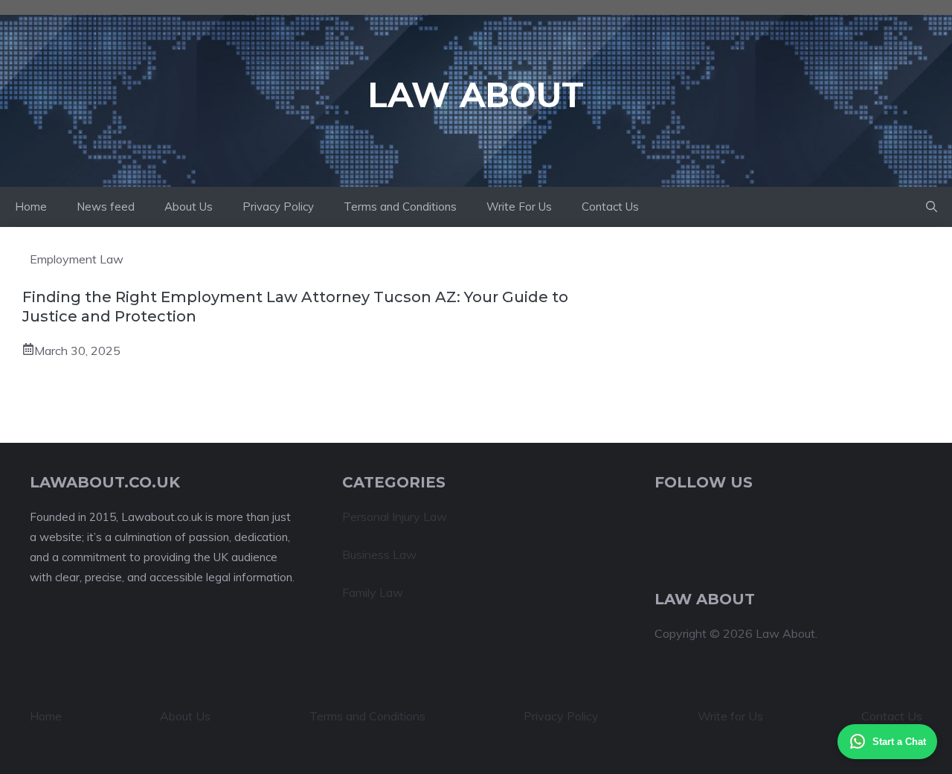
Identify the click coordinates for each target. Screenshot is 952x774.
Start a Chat (899, 741)
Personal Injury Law (394, 516)
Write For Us (519, 206)
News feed (106, 206)
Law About (476, 94)
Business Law (379, 554)
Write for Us (730, 716)
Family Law (372, 592)
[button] (931, 207)
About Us (188, 206)
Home (31, 206)
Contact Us (610, 206)
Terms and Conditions (400, 206)
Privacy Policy (278, 206)
